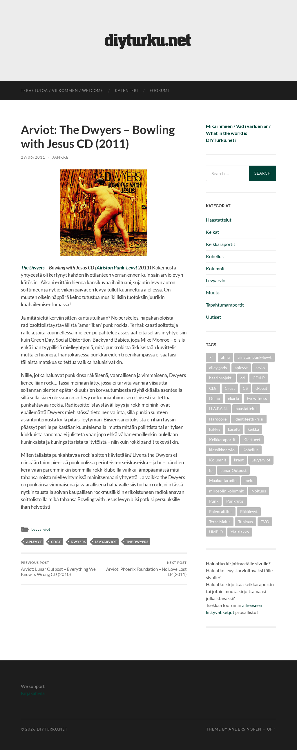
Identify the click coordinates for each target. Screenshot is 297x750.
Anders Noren (245, 729)
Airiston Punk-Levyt (117, 268)
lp (211, 470)
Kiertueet (251, 439)
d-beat (261, 388)
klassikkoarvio (222, 449)
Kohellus (215, 256)
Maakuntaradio (223, 480)
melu (249, 480)
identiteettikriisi (248, 418)
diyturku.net (52, 729)
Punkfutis (235, 501)
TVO (265, 521)
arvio (260, 367)
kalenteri (126, 90)
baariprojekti (221, 377)
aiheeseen (252, 605)
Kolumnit (215, 268)
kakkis (214, 429)
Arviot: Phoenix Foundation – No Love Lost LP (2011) (146, 569)
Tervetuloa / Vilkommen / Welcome (62, 90)
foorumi (159, 90)
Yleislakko (240, 531)
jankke (60, 157)
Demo (214, 398)
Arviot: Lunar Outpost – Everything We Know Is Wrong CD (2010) (58, 569)
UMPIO (216, 531)
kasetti (234, 429)
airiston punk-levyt (254, 357)
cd (242, 377)
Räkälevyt (249, 511)
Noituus (258, 490)
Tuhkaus (245, 521)
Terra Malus (219, 521)
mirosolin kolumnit (226, 490)
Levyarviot (40, 529)
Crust (230, 388)
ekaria (233, 398)
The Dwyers (33, 268)
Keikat (212, 232)
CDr (213, 388)
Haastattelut (218, 219)
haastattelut (246, 408)
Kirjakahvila (33, 693)
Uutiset (213, 317)
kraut (239, 459)
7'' (211, 357)
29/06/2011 (33, 157)
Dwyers (78, 541)
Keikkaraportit (220, 244)
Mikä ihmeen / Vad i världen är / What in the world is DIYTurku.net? (238, 133)
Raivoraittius (220, 511)
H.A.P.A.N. (218, 408)
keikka (253, 429)
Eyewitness (257, 398)
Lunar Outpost (233, 470)
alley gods (218, 367)
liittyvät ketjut (220, 612)
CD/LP (56, 541)
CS (245, 388)
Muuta (213, 292)
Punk (213, 501)
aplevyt (34, 541)
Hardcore (218, 418)
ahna (225, 357)
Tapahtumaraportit (225, 304)
